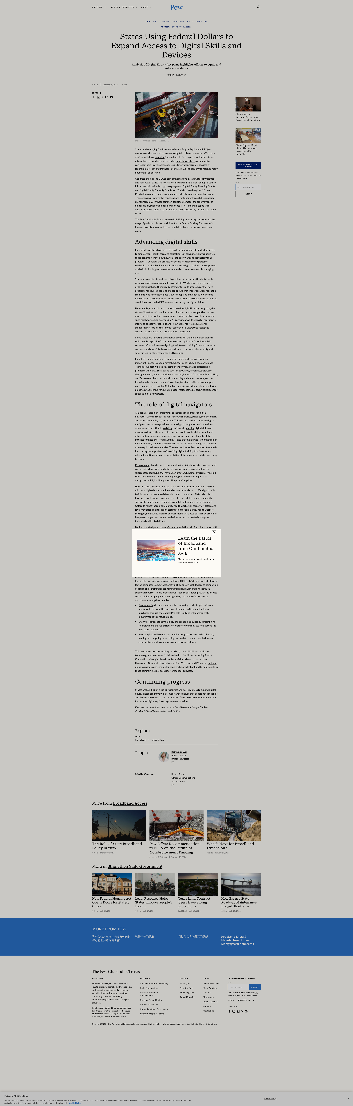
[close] (214, 532)
